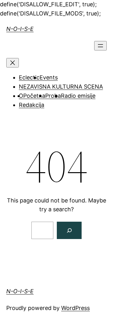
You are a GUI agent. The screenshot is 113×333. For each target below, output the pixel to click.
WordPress (75, 308)
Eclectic (29, 77)
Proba (53, 95)
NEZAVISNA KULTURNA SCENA (61, 86)
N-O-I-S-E (20, 29)
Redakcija (31, 105)
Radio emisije (78, 95)
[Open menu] (100, 45)
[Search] (69, 230)
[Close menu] (12, 62)
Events (49, 77)
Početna (34, 95)
